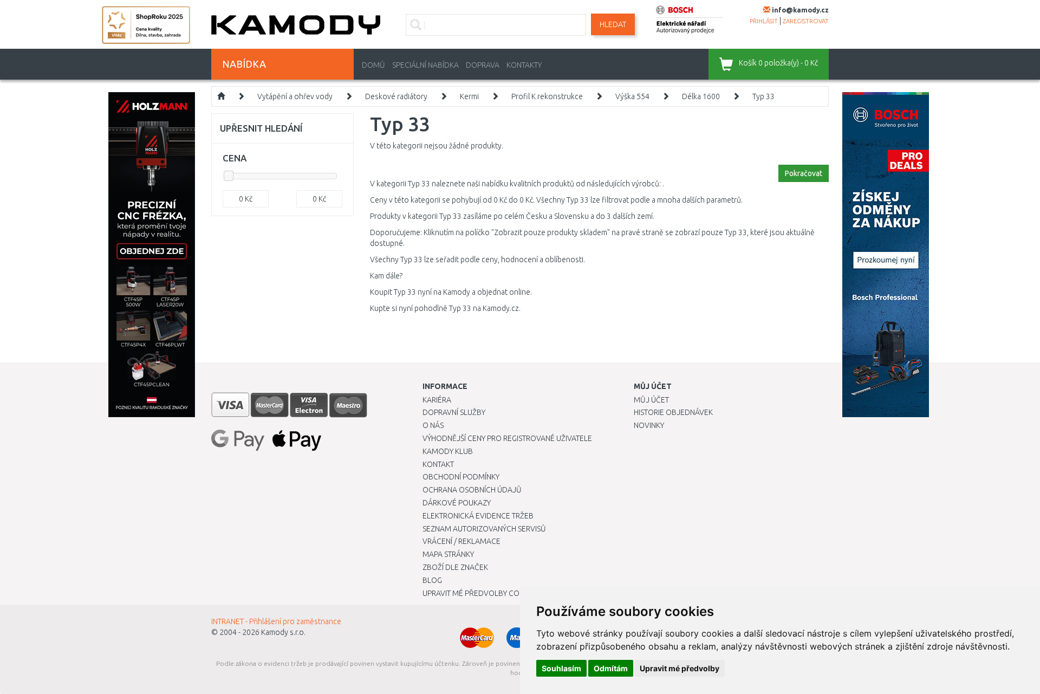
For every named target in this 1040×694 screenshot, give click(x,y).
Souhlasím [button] (561, 668)
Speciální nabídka (425, 65)
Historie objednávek (673, 412)
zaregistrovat (806, 21)
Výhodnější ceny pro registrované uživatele (507, 438)
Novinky (649, 425)
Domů (373, 65)
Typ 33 (763, 96)
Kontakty (524, 65)
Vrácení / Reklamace (461, 541)
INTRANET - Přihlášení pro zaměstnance (276, 621)
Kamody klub (447, 451)
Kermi (469, 96)
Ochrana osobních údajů (472, 489)
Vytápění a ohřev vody (295, 96)
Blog (432, 580)
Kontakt (438, 464)
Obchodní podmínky (460, 476)
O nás (433, 425)
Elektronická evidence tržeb (478, 515)
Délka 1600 (701, 96)
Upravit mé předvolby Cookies (481, 593)
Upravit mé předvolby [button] (679, 668)
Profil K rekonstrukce (547, 96)
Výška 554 (632, 96)
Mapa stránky (448, 554)
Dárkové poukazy (456, 502)
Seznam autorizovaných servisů (484, 528)
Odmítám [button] (611, 668)
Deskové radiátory (396, 96)
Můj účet (651, 399)
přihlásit (764, 21)
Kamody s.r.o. (283, 632)
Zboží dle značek (455, 567)
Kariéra (436, 399)
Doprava (482, 65)
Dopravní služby (453, 412)
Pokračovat (803, 173)
